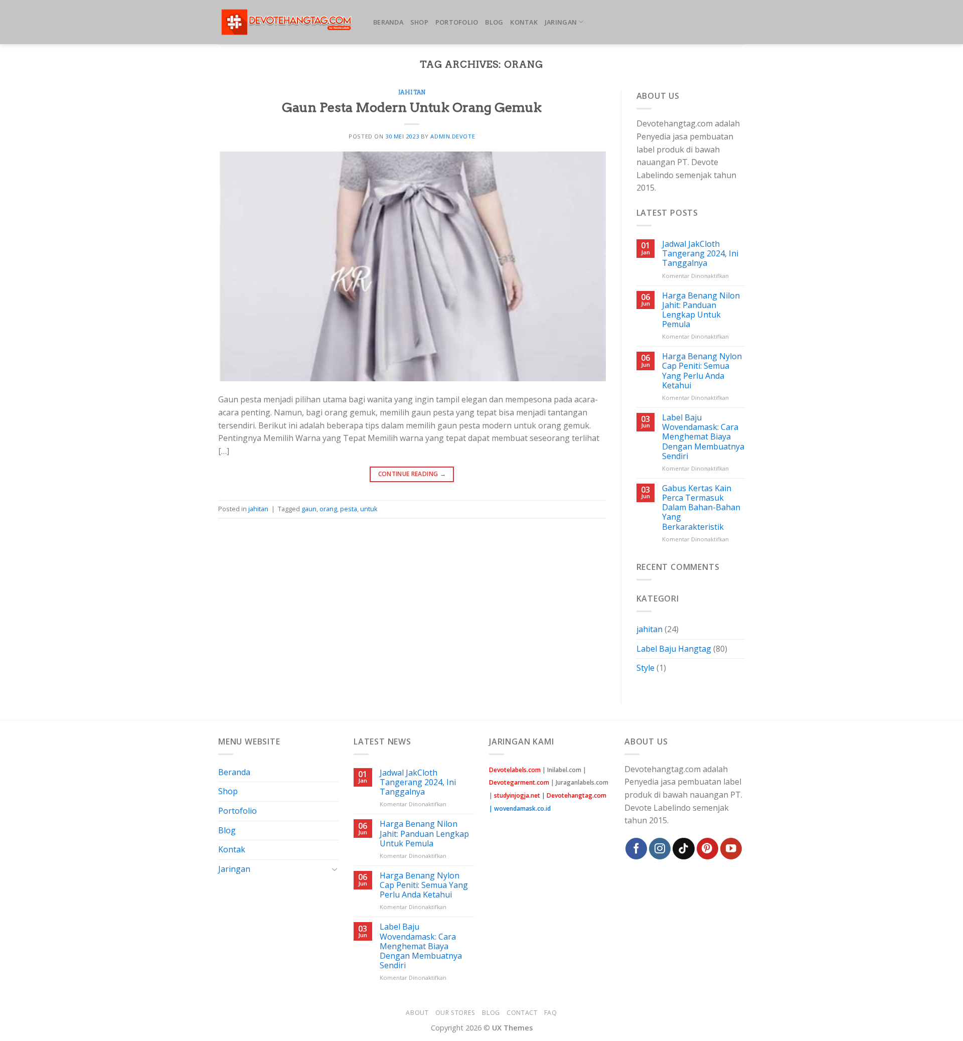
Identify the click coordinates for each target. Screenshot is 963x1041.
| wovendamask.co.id (520, 808)
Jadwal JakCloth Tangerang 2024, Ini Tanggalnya (700, 253)
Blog (494, 22)
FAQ (550, 1012)
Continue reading (412, 474)
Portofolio (456, 22)
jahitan (412, 92)
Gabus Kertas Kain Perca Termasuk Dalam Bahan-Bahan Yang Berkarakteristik (701, 508)
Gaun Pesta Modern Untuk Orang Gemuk (412, 107)
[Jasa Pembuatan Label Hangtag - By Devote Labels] (288, 22)
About (417, 1012)
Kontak (524, 22)
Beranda (388, 22)
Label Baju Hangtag (673, 648)
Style (645, 667)
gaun (308, 508)
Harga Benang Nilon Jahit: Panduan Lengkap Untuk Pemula (701, 310)
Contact (522, 1012)
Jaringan (561, 22)
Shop (419, 22)
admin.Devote (452, 136)
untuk (369, 508)
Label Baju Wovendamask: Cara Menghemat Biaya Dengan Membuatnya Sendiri (703, 437)
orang (328, 508)
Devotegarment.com (519, 782)
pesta (348, 508)
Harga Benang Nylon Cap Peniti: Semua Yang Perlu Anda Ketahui (702, 371)
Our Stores (455, 1012)
